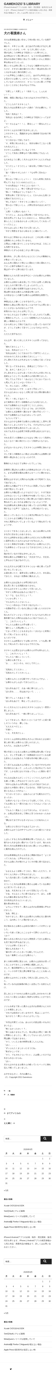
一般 (9, 1091)
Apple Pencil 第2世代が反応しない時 (20, 1227)
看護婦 (12, 1094)
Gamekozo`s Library (22, 4)
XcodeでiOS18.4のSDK (14, 1205)
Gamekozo (22, 29)
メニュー (29, 20)
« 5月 (6, 1190)
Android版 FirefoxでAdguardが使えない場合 (23, 1222)
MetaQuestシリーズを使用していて (19, 1216)
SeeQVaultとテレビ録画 (14, 1211)
